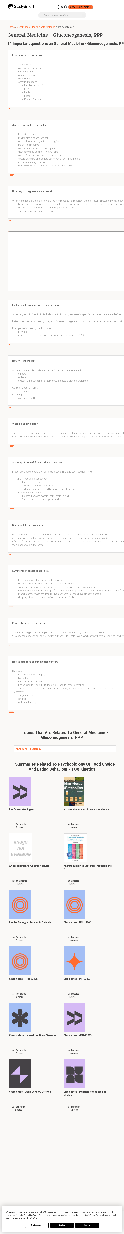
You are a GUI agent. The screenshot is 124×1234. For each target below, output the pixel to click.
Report (11, 109)
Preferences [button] (36, 1218)
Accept (87, 1225)
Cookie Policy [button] (90, 1215)
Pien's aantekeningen (43, 26)
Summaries (23, 26)
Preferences (36, 1225)
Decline (62, 1225)
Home (11, 26)
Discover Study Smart (80, 7)
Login (62, 7)
